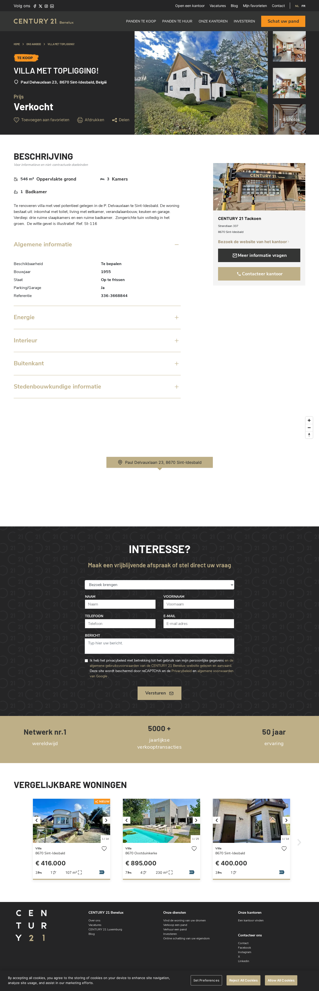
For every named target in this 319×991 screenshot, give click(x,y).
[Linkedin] (52, 5)
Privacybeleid (181, 671)
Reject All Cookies (243, 980)
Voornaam (173, 596)
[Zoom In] (309, 420)
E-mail (169, 616)
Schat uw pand (283, 21)
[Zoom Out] (309, 427)
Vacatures (218, 5)
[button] (39, 821)
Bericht (92, 635)
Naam (90, 596)
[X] (40, 5)
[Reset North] (309, 434)
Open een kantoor (190, 5)
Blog (234, 5)
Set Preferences (206, 980)
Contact (278, 5)
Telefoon (94, 616)
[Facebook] (35, 5)
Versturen (155, 693)
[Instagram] (46, 5)
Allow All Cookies (281, 980)
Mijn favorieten (255, 5)
